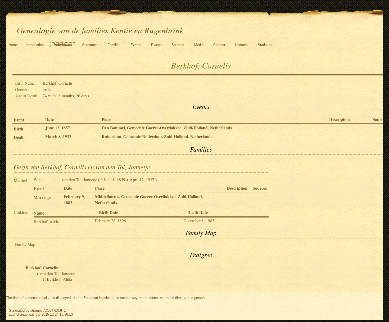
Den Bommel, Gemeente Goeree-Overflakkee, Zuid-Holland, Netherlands (167, 128)
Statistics (265, 45)
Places (156, 45)
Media (198, 45)
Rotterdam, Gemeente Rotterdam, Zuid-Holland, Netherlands (157, 136)
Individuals (63, 45)
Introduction (35, 45)
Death (19, 137)
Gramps (36, 310)
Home (13, 45)
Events (135, 45)
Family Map (25, 244)
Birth (18, 129)
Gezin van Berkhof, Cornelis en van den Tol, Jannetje (82, 166)
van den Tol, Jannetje (79, 179)
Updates (241, 45)
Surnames (90, 45)
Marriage (42, 197)
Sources (177, 45)
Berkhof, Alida (46, 221)
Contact (219, 45)
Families (113, 45)
